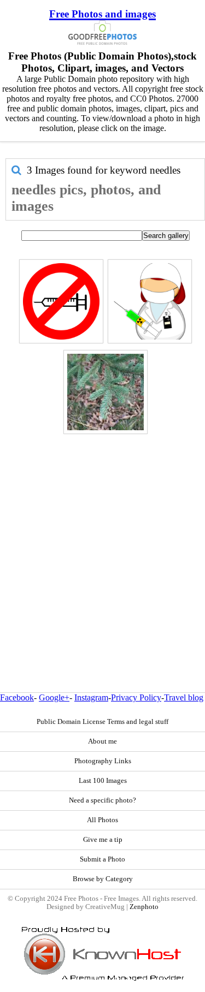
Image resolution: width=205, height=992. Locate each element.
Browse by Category (103, 879)
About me (102, 741)
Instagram (91, 697)
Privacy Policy (136, 697)
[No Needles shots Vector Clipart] (61, 301)
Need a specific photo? (102, 800)
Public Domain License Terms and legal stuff (102, 722)
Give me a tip (102, 840)
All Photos (102, 820)
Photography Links (102, 761)
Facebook (17, 697)
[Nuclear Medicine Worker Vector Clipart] (150, 301)
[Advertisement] (102, 539)
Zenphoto (144, 907)
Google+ (54, 697)
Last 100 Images (103, 781)
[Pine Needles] (105, 392)
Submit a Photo (102, 859)
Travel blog (183, 697)
